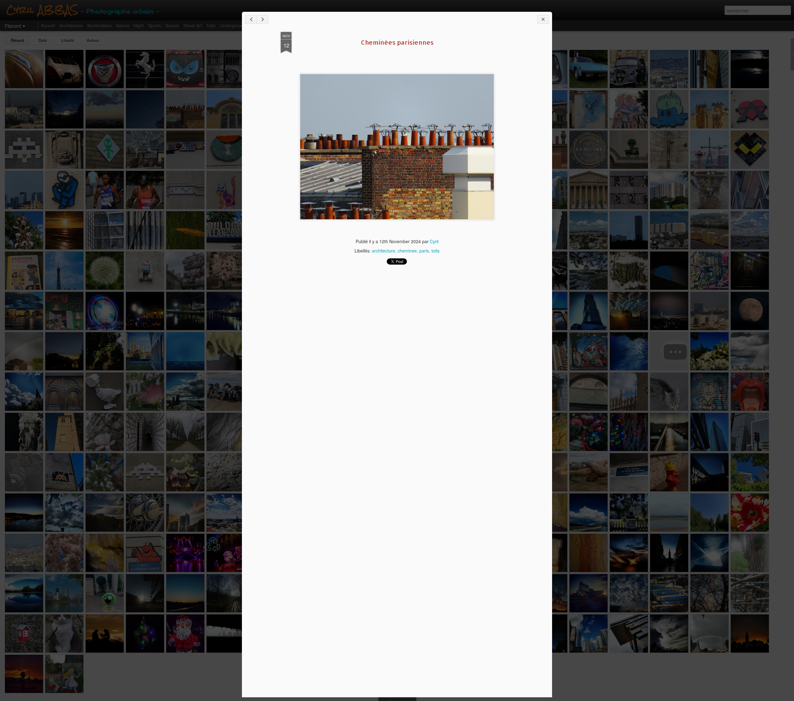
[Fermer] (543, 19)
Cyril (434, 241)
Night (139, 25)
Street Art (192, 25)
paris (424, 251)
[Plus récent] (251, 19)
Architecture (71, 25)
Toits (211, 25)
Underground (233, 25)
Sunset (172, 25)
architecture (383, 251)
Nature (122, 25)
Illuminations (99, 25)
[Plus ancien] (262, 19)
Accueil (48, 25)
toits (435, 251)
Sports (154, 25)
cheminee (407, 251)
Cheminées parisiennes (397, 42)
